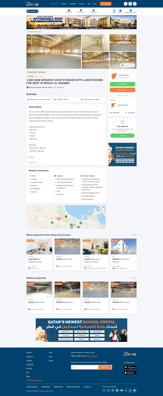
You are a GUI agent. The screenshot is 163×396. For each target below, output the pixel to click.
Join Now (122, 135)
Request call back (122, 95)
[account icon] (135, 4)
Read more (32, 163)
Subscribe (104, 367)
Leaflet (103, 227)
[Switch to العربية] (126, 4)
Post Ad (107, 4)
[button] (32, 4)
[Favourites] (130, 4)
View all (133, 235)
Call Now (123, 90)
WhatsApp (123, 84)
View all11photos (129, 65)
